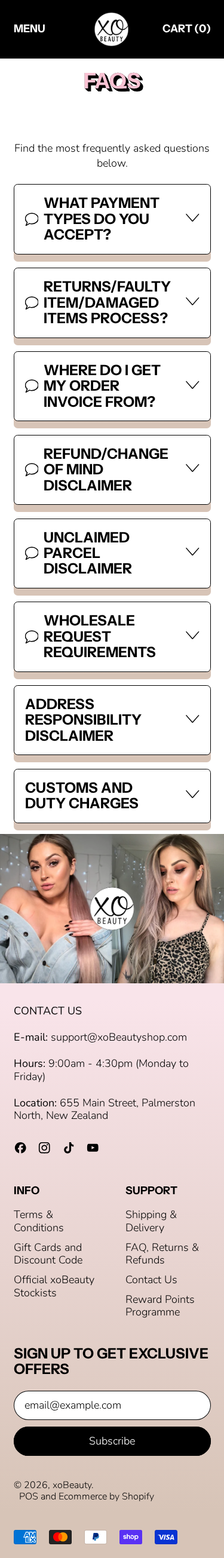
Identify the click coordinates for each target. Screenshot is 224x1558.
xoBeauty (72, 1485)
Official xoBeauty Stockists (54, 1286)
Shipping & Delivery (151, 1221)
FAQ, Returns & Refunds (162, 1254)
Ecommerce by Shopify (106, 1496)
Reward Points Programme (160, 1306)
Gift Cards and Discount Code (48, 1254)
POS (28, 1496)
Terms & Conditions (39, 1221)
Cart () (186, 31)
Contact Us (151, 1279)
